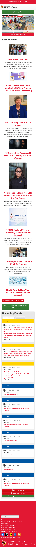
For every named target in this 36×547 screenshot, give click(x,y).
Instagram (11, 534)
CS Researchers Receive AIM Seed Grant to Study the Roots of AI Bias (18, 155)
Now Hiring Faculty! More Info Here (18, 12)
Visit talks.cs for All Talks (18, 493)
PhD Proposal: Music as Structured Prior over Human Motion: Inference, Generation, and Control (17, 335)
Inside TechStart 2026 (18, 59)
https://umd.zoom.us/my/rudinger (21, 351)
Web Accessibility (6, 538)
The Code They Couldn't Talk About (18, 123)
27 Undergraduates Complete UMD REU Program (18, 262)
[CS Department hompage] (18, 542)
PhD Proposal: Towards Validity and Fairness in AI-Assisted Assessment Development (17, 355)
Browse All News (9, 300)
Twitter (6, 534)
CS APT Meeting (8, 455)
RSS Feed (20, 300)
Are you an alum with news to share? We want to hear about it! (15, 307)
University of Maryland (18, 2)
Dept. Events (9, 318)
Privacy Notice (16, 538)
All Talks (20, 318)
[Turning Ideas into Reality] (18, 24)
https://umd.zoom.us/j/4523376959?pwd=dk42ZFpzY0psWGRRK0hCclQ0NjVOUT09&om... (17, 329)
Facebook (2, 534)
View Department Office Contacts (10, 516)
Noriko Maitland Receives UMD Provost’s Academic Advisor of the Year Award (18, 195)
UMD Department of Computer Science (14, 7)
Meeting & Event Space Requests (18, 496)
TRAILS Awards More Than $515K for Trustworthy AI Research (18, 293)
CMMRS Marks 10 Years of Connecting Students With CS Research (18, 232)
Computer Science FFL (10, 394)
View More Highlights (17, 34)
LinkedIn (15, 534)
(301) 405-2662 (13, 531)
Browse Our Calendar (18, 490)
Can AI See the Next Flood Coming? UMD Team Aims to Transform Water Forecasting (18, 88)
